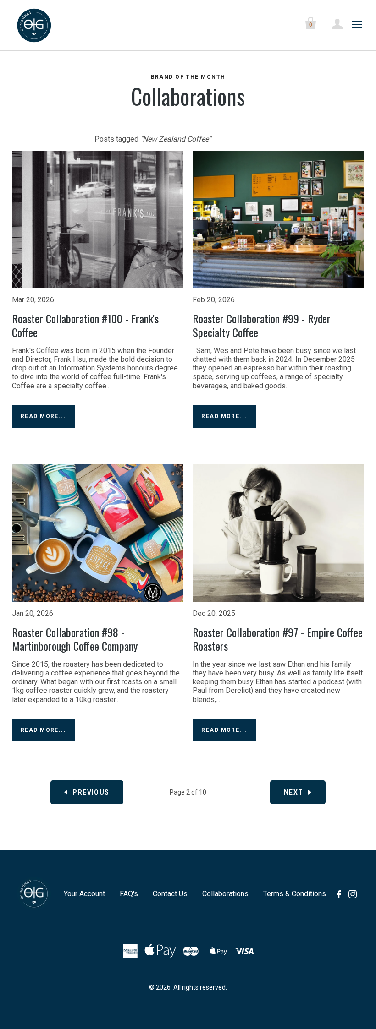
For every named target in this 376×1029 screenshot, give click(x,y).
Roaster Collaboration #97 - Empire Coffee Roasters (278, 639)
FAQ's (129, 893)
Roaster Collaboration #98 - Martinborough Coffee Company (75, 639)
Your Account (84, 893)
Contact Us (170, 893)
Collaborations (188, 96)
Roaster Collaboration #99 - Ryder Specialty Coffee (262, 325)
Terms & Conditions (294, 893)
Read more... (43, 416)
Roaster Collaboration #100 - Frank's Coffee (85, 325)
